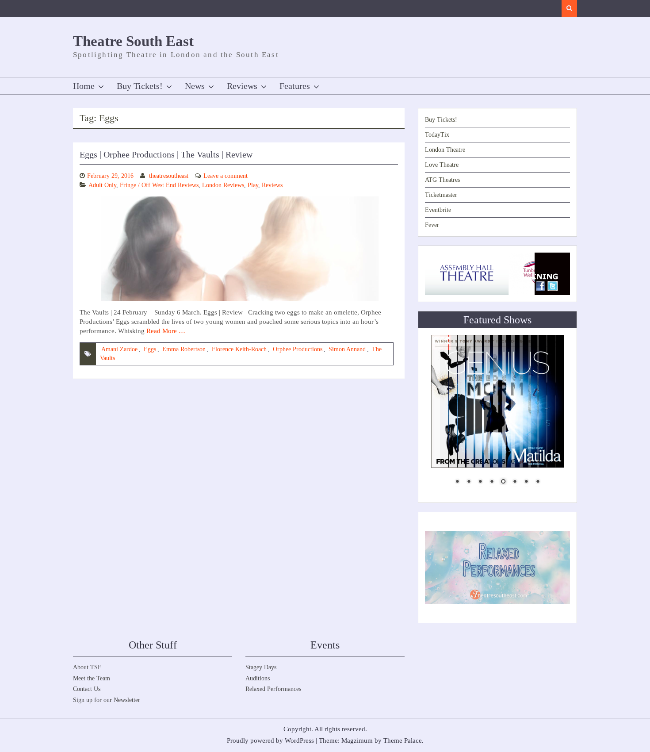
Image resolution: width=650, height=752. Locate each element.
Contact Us (86, 689)
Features (294, 86)
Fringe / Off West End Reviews (159, 185)
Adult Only (102, 185)
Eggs (150, 349)
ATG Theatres (442, 179)
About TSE (87, 667)
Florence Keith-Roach (239, 349)
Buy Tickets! (140, 86)
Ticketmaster (441, 195)
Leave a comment (225, 176)
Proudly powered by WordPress (270, 740)
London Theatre (445, 149)
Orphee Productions (297, 349)
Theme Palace (402, 740)
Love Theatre (442, 164)
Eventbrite (438, 210)
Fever (432, 225)
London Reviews (223, 185)
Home (84, 86)
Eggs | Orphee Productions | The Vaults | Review (166, 154)
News (195, 86)
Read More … (165, 330)
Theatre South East (133, 41)
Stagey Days (260, 667)
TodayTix (437, 134)
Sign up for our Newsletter (106, 700)
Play (253, 185)
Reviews (242, 86)
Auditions (257, 678)
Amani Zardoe (119, 349)
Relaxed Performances (273, 689)
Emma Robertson (184, 349)
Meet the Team (91, 678)
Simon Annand (347, 349)
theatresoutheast (168, 176)
